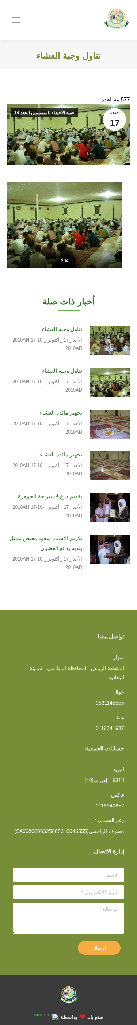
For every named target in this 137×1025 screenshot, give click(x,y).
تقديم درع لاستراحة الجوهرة (50, 496)
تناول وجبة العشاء (62, 329)
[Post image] (110, 340)
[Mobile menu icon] (16, 20)
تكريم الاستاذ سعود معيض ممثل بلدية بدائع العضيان (45, 543)
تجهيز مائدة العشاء (61, 413)
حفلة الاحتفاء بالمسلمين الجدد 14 (44, 112)
